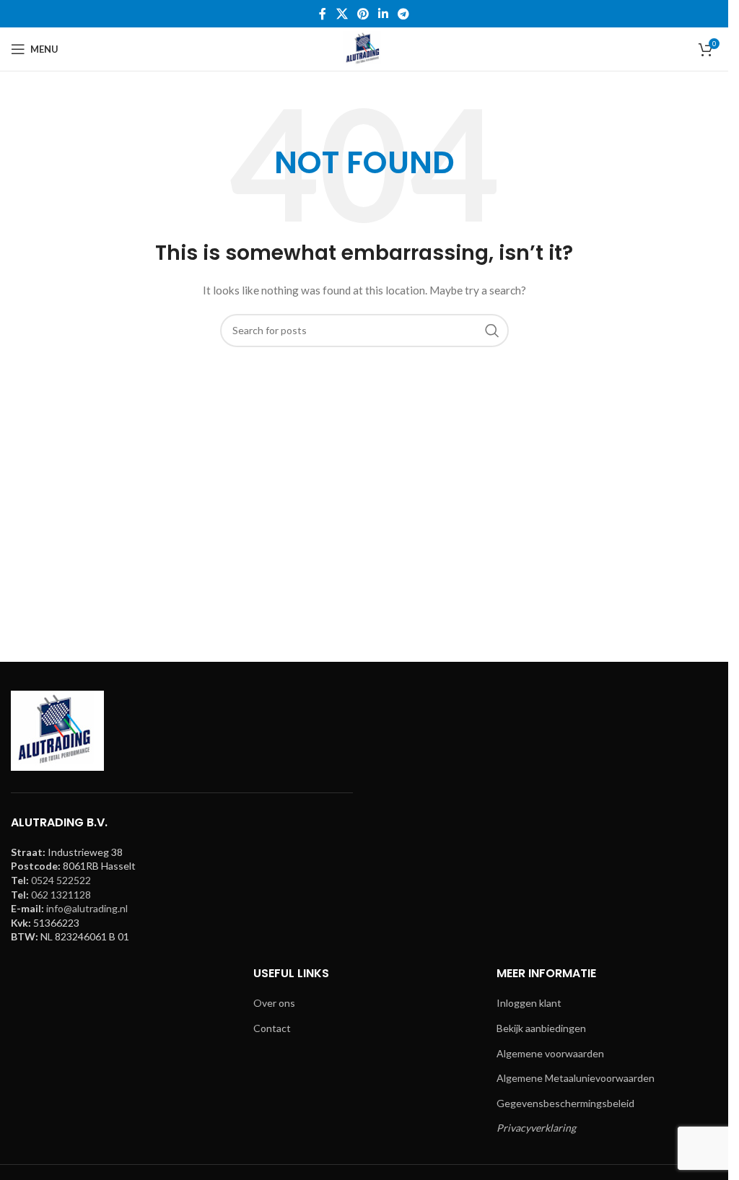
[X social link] (341, 14)
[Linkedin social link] (383, 14)
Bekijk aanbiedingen (541, 1028)
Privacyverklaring (536, 1128)
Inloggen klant (529, 1003)
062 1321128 (61, 894)
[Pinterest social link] (362, 14)
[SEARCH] (492, 330)
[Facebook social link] (322, 14)
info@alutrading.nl (87, 908)
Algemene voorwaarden (550, 1053)
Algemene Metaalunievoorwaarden (576, 1078)
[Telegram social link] (403, 14)
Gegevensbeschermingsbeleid (565, 1103)
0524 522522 (61, 880)
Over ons (274, 1003)
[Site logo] (364, 48)
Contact (272, 1028)
